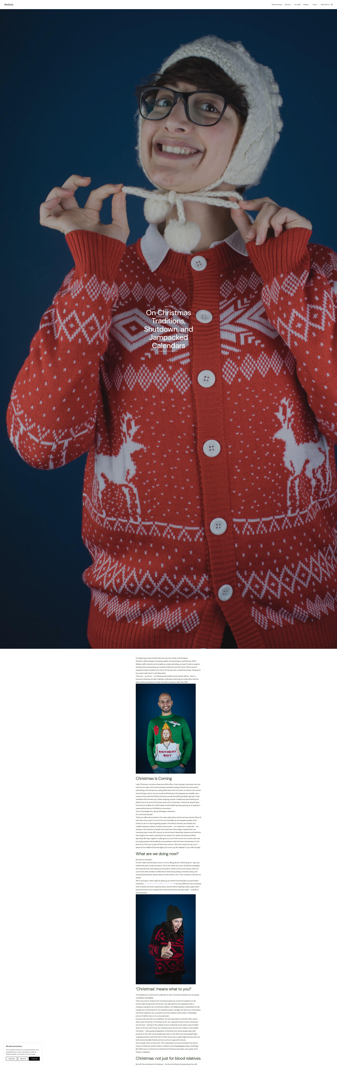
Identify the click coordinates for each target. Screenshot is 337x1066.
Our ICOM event (168, 884)
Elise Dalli (162, 351)
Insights (305, 4)
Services (287, 4)
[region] (23, 1052)
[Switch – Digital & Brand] (8, 5)
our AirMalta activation (152, 884)
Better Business (277, 4)
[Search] (332, 4)
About (315, 4)
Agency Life (169, 306)
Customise (11, 1058)
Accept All (34, 1058)
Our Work (298, 4)
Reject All (23, 1058)
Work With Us (325, 4)
